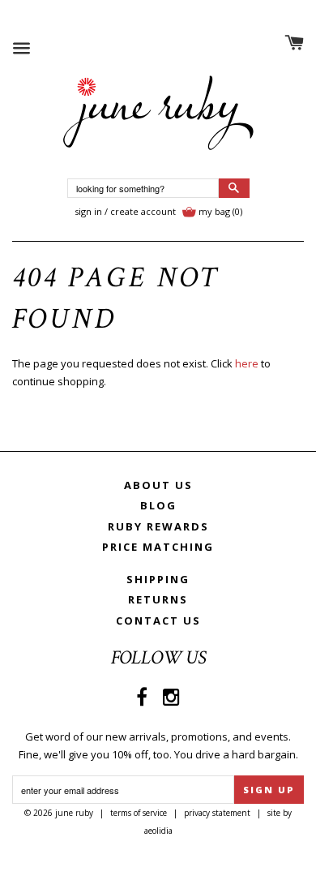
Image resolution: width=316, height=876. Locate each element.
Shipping (158, 579)
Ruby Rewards (158, 526)
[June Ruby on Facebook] (141, 696)
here (246, 363)
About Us (158, 485)
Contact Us (158, 620)
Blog (158, 505)
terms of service (138, 812)
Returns (158, 599)
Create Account (143, 211)
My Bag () (220, 211)
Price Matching (158, 546)
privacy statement (217, 812)
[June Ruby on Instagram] (171, 696)
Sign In (88, 211)
